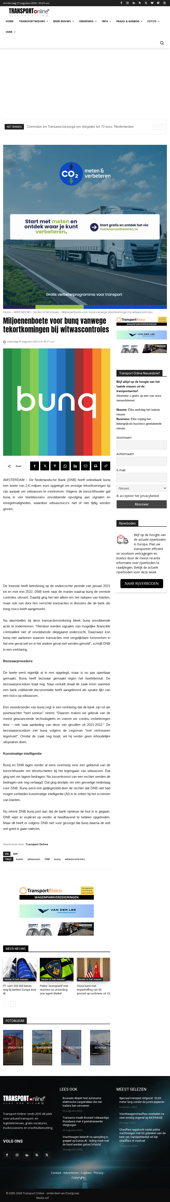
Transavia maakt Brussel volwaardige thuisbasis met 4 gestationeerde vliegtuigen (86, 1121)
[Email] (85, 466)
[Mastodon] (158, 3)
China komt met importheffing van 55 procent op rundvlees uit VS (93, 989)
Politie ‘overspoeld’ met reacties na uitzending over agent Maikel (54, 989)
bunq (57, 859)
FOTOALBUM (15, 1021)
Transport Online (36, 844)
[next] (162, 127)
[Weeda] (13, 1047)
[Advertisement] (85, 81)
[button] (161, 42)
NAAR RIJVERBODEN (142, 583)
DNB (47, 859)
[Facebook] (121, 3)
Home (7, 312)
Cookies (86, 1173)
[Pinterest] (54, 466)
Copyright (77, 1177)
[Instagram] (127, 3)
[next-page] (13, 1004)
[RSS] (139, 3)
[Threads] (164, 3)
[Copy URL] (105, 466)
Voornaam (123, 437)
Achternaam (125, 454)
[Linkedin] (133, 3)
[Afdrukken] (95, 466)
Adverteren (71, 1173)
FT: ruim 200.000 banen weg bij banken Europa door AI (19, 989)
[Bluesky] (152, 3)
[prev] (155, 127)
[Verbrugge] (42, 1047)
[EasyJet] (71, 1047)
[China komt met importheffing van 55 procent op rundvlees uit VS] (93, 969)
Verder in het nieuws (46, 312)
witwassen (33, 859)
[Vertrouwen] (100, 1047)
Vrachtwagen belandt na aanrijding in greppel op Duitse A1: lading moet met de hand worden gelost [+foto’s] (86, 1140)
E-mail (120, 470)
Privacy (99, 1173)
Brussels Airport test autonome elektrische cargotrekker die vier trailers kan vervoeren (82, 1102)
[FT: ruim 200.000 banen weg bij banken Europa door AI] (20, 969)
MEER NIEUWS (22, 312)
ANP (15, 853)
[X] (146, 3)
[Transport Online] (33, 12)
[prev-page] (6, 1004)
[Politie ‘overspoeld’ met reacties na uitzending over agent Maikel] (56, 969)
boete (19, 859)
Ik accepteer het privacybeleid (137, 496)
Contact (56, 1173)
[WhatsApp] (65, 466)
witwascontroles (75, 859)
